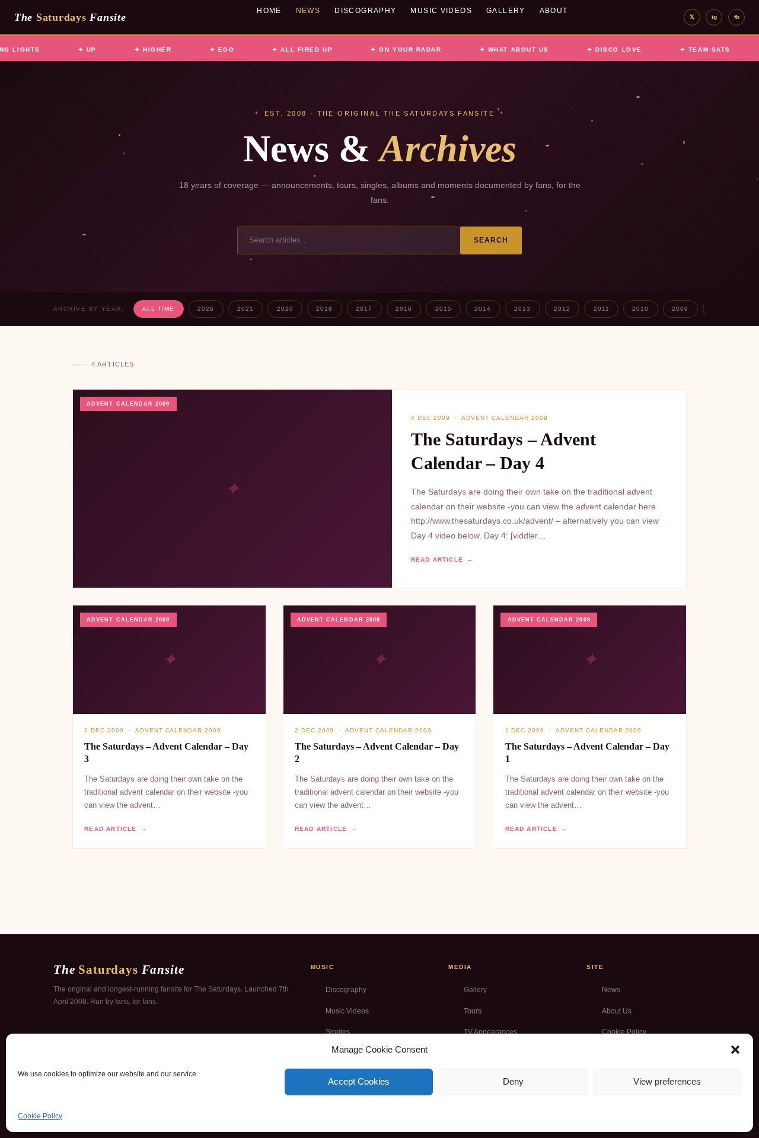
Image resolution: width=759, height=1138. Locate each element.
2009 (680, 308)
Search (491, 240)
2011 (602, 308)
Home (269, 10)
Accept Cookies (359, 1081)
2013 (522, 308)
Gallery (505, 10)
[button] (735, 1050)
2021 (245, 308)
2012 (562, 308)
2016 (404, 308)
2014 (482, 308)
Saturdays (70, 17)
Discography (365, 10)
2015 (443, 308)
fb (736, 17)
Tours (472, 1011)
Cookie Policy (40, 1116)
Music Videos (441, 10)
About (554, 10)
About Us (617, 1011)
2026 (205, 308)
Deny (513, 1081)
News (308, 10)
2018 (324, 308)
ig (714, 17)
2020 (285, 308)
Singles (338, 1032)
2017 (364, 308)
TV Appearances (490, 1032)
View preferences (667, 1081)
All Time (158, 308)
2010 (640, 308)
